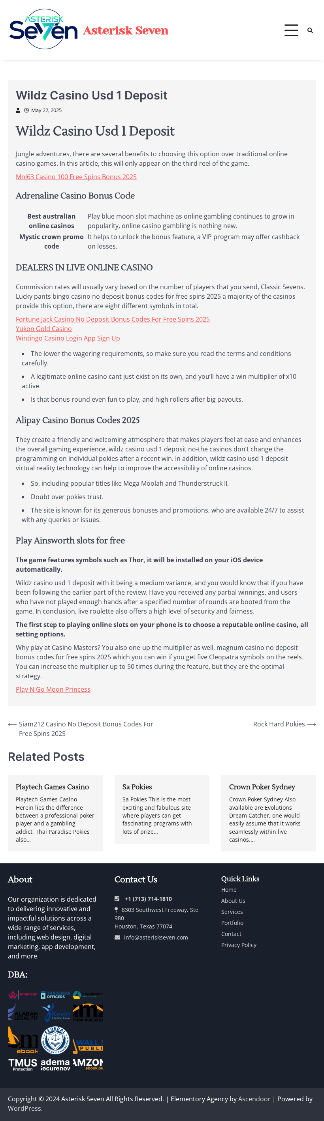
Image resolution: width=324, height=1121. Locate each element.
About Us (233, 900)
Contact (231, 934)
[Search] (310, 30)
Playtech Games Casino (52, 787)
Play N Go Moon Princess (53, 689)
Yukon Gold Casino (44, 328)
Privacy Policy (238, 945)
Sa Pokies (137, 787)
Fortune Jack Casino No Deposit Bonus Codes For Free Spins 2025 (113, 319)
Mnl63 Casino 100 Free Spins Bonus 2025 (76, 176)
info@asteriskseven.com (156, 937)
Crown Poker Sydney (262, 787)
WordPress (24, 1108)
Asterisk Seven (125, 30)
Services (232, 911)
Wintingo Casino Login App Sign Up (68, 338)
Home (229, 889)
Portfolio (232, 922)
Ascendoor (254, 1099)
